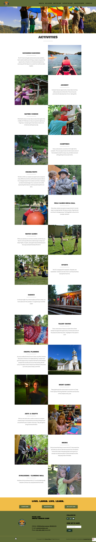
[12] (64, 105)
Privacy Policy (48, 539)
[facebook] (68, 518)
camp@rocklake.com (42, 528)
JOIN (69, 530)
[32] (64, 165)
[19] (64, 465)
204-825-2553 (40, 530)
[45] (31, 135)
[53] (64, 285)
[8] (64, 225)
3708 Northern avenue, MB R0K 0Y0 (46, 526)
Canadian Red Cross (87, 539)
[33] (31, 195)
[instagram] (71, 518)
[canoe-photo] (64, 45)
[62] (31, 375)
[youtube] (73, 518)
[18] (31, 435)
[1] (31, 75)
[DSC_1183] (31, 255)
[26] (31, 315)
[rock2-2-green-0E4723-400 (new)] (6, 1)
